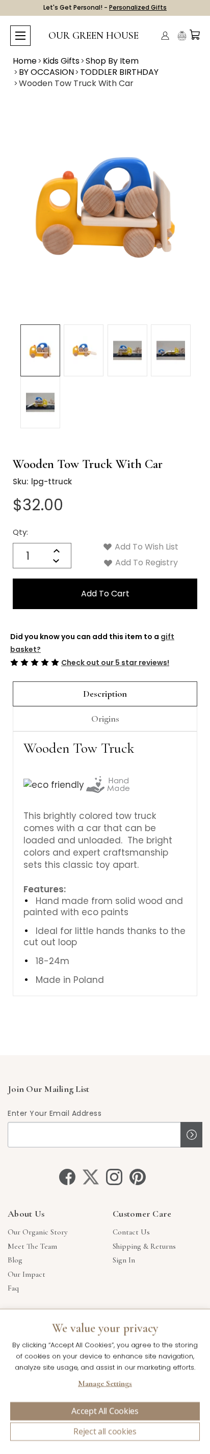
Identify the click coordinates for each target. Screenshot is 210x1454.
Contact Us (131, 1232)
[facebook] (67, 1177)
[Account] (165, 36)
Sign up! (191, 1134)
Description (105, 693)
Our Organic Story (37, 1232)
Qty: (20, 532)
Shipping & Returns (144, 1246)
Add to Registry (145, 562)
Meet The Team (32, 1246)
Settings (105, 1385)
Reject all (105, 1431)
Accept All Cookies (104, 1411)
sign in (124, 1260)
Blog (15, 1260)
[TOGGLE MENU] (20, 35)
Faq (13, 1288)
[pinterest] (137, 1177)
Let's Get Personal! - (105, 7)
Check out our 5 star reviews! (115, 662)
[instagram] (114, 1177)
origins (105, 718)
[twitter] (91, 1177)
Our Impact (26, 1274)
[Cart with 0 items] (195, 35)
